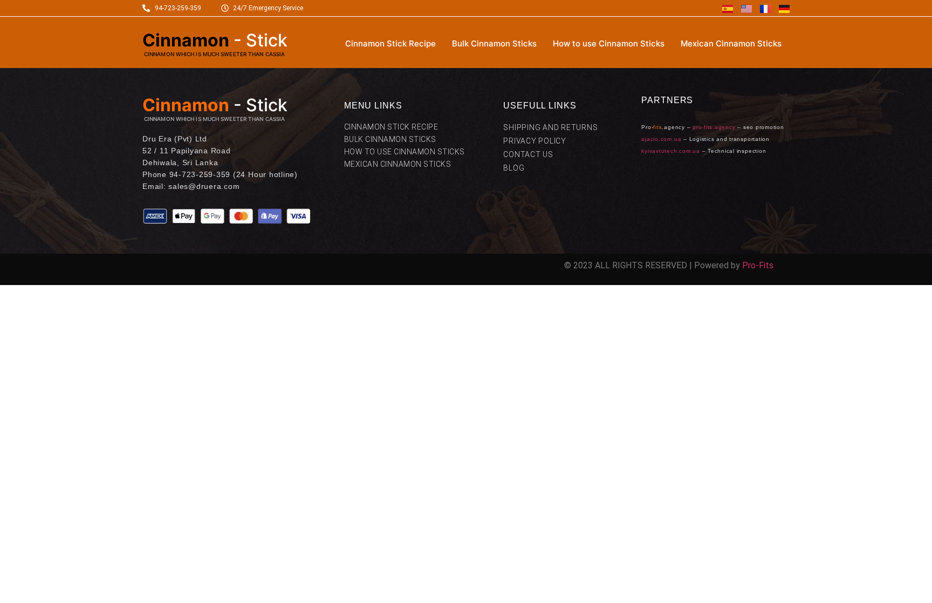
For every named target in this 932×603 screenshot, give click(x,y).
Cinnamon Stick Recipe (390, 43)
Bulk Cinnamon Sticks (494, 43)
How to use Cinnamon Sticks (608, 43)
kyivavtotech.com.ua (670, 151)
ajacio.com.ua (661, 139)
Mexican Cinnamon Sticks (731, 43)
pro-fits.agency (714, 127)
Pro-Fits (757, 265)
